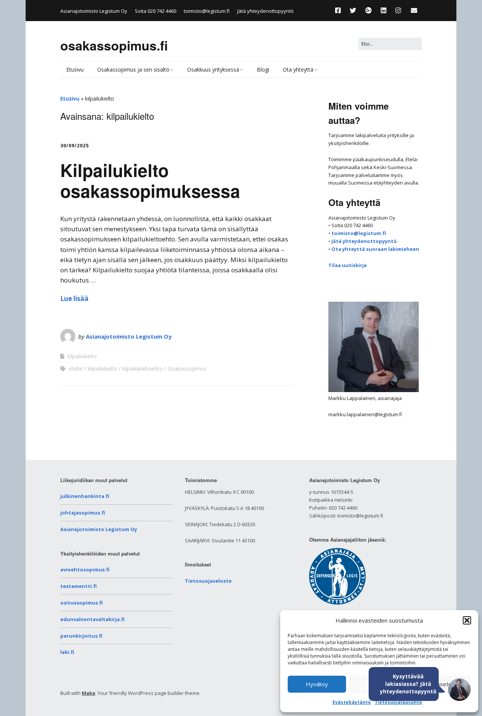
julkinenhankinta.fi (84, 496)
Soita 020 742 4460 (155, 11)
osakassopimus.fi (114, 45)
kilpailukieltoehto (142, 368)
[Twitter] (353, 10)
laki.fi (67, 652)
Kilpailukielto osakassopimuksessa (150, 180)
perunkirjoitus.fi (81, 635)
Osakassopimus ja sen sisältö (133, 69)
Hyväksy (317, 684)
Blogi (263, 69)
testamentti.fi (78, 586)
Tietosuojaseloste (208, 580)
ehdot (76, 368)
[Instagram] (398, 10)
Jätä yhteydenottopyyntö (265, 11)
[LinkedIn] (383, 10)
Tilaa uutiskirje (347, 265)
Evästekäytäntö (352, 702)
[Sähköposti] (414, 10)
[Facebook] (340, 10)
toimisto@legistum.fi (207, 11)
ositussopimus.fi (81, 602)
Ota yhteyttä (298, 69)
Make (88, 693)
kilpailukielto (82, 356)
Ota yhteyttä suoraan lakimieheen (375, 249)
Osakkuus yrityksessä (213, 69)
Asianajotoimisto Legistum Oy (129, 336)
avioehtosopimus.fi (85, 569)
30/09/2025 (74, 145)
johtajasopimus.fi (82, 512)
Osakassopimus (187, 368)
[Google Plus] (368, 10)
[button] (467, 620)
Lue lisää (74, 298)
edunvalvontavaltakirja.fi (92, 619)
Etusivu (75, 69)
